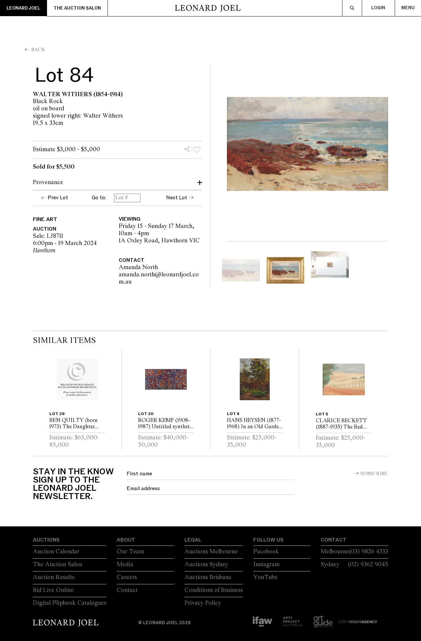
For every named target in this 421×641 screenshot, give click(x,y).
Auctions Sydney (206, 564)
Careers (127, 577)
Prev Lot (58, 197)
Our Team (130, 551)
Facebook (266, 551)
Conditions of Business (214, 590)
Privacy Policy (203, 603)
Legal (193, 540)
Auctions (46, 540)
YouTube (265, 577)
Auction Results (53, 577)
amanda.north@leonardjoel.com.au (165, 278)
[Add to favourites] (197, 149)
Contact (127, 590)
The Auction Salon (77, 8)
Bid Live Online (53, 590)
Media (125, 564)
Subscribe (374, 474)
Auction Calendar (56, 551)
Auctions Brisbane (208, 577)
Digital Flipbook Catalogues (69, 603)
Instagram (266, 564)
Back (38, 50)
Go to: (99, 198)
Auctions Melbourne (211, 551)
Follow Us (268, 540)
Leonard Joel (23, 8)
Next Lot (176, 197)
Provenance (48, 182)
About (126, 540)
